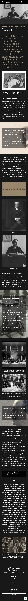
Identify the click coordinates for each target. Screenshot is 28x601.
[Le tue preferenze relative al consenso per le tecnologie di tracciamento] (25, 598)
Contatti (14, 584)
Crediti (14, 594)
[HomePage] (7, 2)
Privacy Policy (11, 591)
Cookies (18, 591)
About (18, 2)
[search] (22, 2)
